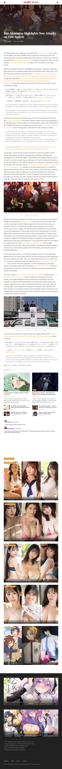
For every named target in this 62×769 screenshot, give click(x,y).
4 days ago (42, 409)
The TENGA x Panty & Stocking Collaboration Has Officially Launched (20, 406)
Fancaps (35, 215)
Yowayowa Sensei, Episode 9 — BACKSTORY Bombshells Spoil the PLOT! (19, 743)
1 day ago (11, 396)
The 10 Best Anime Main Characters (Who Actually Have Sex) (19, 663)
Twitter (12, 761)
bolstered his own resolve (41, 266)
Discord (18, 761)
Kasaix (34, 396)
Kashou (6, 396)
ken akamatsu (22, 365)
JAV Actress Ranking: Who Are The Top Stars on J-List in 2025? (19, 498)
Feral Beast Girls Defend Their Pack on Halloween (15, 749)
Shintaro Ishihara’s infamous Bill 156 (33, 243)
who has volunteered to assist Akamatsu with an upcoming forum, (31, 336)
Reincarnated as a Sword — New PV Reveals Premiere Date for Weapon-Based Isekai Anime (43, 393)
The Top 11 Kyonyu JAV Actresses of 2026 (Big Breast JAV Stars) (19, 539)
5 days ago (13, 415)
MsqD (9, 41)
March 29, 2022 (45, 101)
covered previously (49, 261)
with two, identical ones (14, 120)
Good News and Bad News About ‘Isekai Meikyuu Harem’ (16, 745)
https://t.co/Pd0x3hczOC (46, 97)
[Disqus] (31, 438)
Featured (31, 699)
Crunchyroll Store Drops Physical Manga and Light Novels (47, 413)
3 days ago (13, 409)
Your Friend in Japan (10, 463)
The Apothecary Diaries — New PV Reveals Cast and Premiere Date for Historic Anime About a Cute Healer (48, 407)
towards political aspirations (23, 60)
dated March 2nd (26, 221)
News (21, 41)
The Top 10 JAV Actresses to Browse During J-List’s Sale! (18, 580)
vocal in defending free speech (18, 63)
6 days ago (42, 415)
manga (28, 365)
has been (40, 261)
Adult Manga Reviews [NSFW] (31, 732)
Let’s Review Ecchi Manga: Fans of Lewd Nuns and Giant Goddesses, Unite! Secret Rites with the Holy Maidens (31, 702)
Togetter (44, 330)
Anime (8, 365)
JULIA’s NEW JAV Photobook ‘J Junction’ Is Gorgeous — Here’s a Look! (19, 741)
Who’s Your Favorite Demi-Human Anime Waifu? (15, 747)
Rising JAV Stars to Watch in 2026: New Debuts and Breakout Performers (21, 622)
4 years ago (16, 41)
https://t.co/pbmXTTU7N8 (13, 93)
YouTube (24, 761)
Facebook (6, 761)
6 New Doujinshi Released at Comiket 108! (31, 735)
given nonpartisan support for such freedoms (30, 275)
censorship (14, 365)
